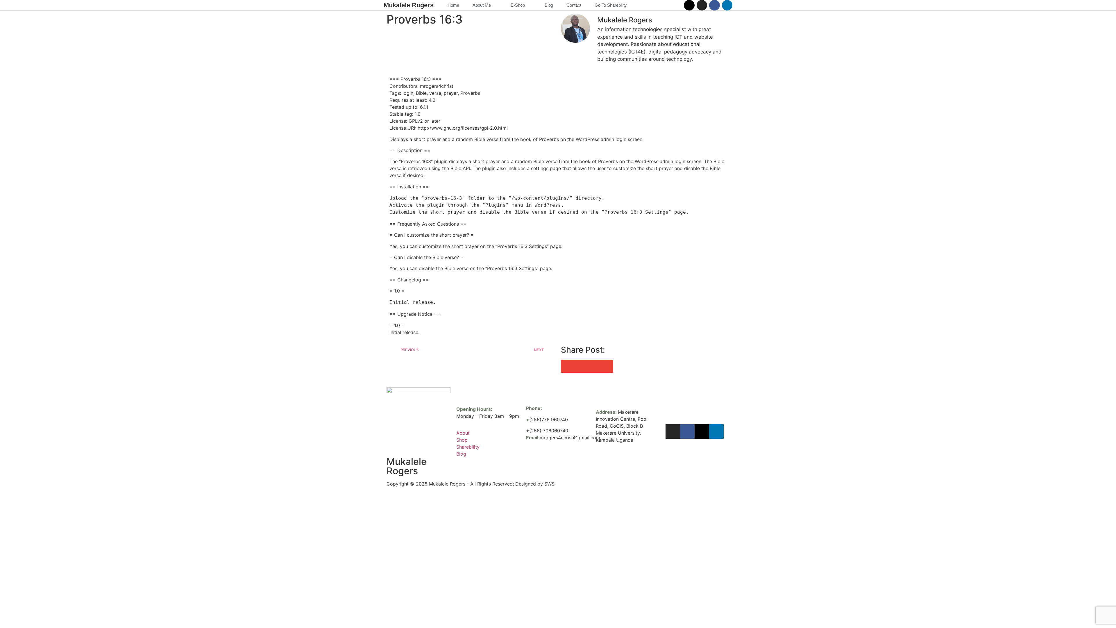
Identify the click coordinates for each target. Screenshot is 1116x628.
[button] (567, 366)
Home (453, 5)
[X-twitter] (689, 5)
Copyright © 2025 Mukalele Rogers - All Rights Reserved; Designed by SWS (471, 484)
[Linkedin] (727, 5)
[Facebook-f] (687, 431)
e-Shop (518, 5)
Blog (549, 5)
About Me (482, 5)
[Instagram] (702, 5)
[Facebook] (714, 5)
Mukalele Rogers (409, 5)
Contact (573, 5)
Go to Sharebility (611, 5)
